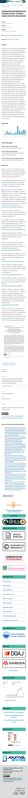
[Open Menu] (1, 1)
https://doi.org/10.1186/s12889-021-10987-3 (12, 207)
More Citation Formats (8, 386)
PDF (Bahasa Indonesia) (9, 364)
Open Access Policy (8, 598)
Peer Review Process (8, 594)
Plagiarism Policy (7, 611)
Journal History (7, 585)
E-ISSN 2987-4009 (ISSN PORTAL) (14, 510)
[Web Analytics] (10, 745)
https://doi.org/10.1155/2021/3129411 (15, 229)
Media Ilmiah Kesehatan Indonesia (12, 1)
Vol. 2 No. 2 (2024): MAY (17, 5)
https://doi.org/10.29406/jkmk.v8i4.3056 (11, 250)
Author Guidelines (7, 590)
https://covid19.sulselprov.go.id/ (12, 186)
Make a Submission (7, 495)
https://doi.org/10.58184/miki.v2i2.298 (13, 35)
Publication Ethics (7, 603)
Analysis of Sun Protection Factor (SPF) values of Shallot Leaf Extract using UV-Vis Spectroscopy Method (15, 457)
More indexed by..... (14, 670)
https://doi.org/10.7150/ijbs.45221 (16, 320)
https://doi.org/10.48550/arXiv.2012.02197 (12, 274)
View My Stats (16, 745)
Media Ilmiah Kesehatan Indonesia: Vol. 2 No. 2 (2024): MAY (15, 452)
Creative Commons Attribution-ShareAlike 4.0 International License (12, 779)
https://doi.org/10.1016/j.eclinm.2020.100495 (13, 261)
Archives (8, 5)
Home (3, 5)
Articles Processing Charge (9, 616)
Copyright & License (8, 607)
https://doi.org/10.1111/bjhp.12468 (10, 304)
